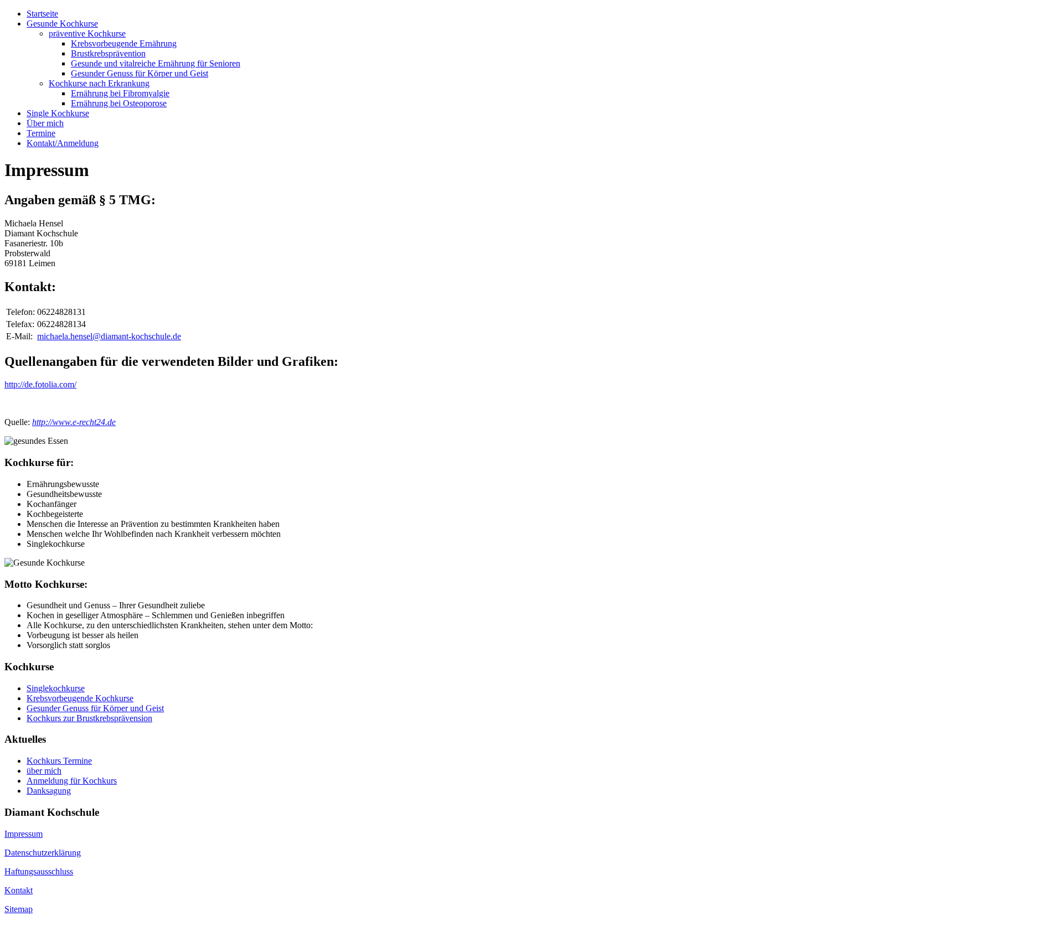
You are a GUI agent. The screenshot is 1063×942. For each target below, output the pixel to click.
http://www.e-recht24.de (74, 422)
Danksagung (49, 790)
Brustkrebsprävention (108, 53)
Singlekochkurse (56, 688)
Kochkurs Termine (59, 760)
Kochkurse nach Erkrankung (99, 83)
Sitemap (18, 909)
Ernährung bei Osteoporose (119, 103)
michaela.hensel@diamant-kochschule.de (109, 336)
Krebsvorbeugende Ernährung (124, 43)
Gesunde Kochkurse (62, 23)
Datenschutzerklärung (42, 852)
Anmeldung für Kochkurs (72, 780)
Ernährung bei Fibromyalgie (120, 93)
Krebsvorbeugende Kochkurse (80, 698)
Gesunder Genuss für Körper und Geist (139, 73)
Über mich (45, 123)
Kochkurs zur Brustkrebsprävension (89, 718)
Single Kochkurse (58, 113)
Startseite (42, 13)
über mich (44, 770)
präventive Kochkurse (87, 33)
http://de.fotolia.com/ (40, 384)
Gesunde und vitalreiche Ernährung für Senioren (155, 63)
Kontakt (18, 890)
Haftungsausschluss (38, 871)
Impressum (23, 834)
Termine (41, 133)
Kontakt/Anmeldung (63, 143)
